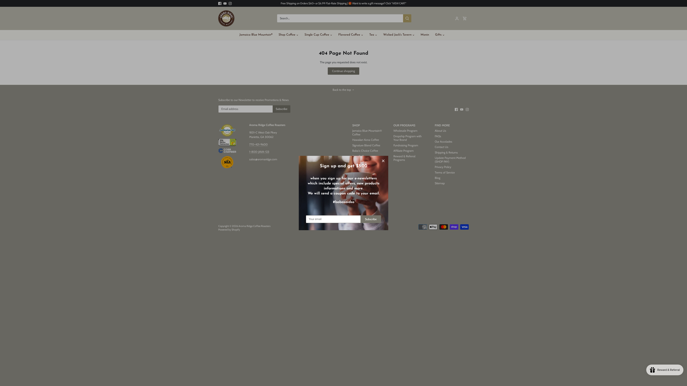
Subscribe (371, 219)
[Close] (383, 161)
